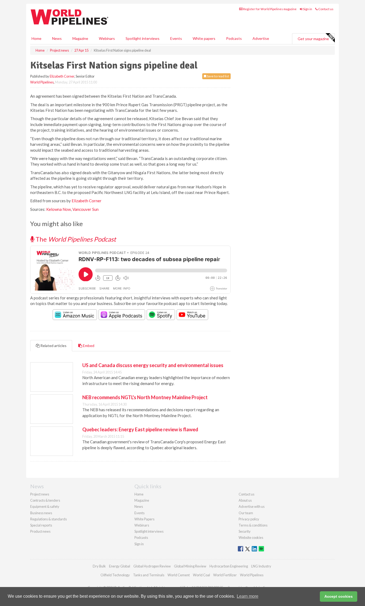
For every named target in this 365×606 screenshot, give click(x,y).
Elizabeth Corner (62, 76)
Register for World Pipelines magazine (270, 9)
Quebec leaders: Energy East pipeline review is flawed (140, 429)
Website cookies (251, 537)
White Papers (144, 519)
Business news (41, 513)
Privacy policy (249, 519)
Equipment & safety (44, 506)
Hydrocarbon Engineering (228, 566)
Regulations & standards (48, 519)
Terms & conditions (253, 525)
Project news (39, 494)
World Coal (201, 575)
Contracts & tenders (45, 500)
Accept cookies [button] (338, 596)
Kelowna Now (58, 209)
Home (36, 38)
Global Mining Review (190, 566)
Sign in (307, 9)
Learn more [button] (247, 596)
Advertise (261, 38)
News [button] (57, 38)
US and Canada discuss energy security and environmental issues (152, 365)
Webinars (107, 38)
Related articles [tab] (53, 345)
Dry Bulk (99, 566)
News (138, 506)
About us (245, 500)
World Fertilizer (225, 575)
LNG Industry (261, 566)
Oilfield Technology (115, 575)
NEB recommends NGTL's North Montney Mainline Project (145, 397)
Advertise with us (252, 506)
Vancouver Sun (85, 209)
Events (176, 38)
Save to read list (217, 76)
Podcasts (234, 38)
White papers (204, 38)
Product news (40, 531)
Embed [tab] (88, 345)
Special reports (41, 525)
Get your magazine (313, 38)
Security (245, 531)
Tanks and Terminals (148, 575)
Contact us (325, 9)
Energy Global (119, 566)
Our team (246, 513)
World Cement (179, 575)
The (75, 239)
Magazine (80, 38)
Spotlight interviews (143, 38)
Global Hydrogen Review (152, 566)
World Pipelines (42, 82)
